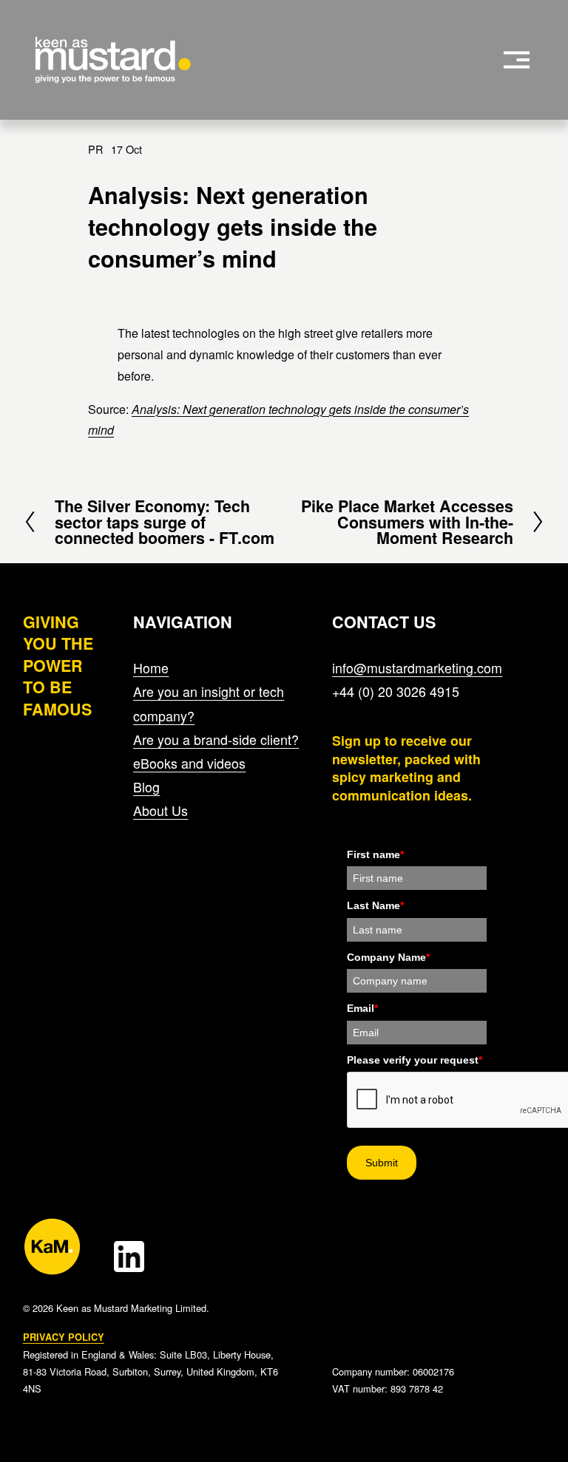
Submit (381, 1163)
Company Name (388, 957)
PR (95, 149)
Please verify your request (414, 1060)
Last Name (375, 905)
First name (375, 854)
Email (362, 1008)
